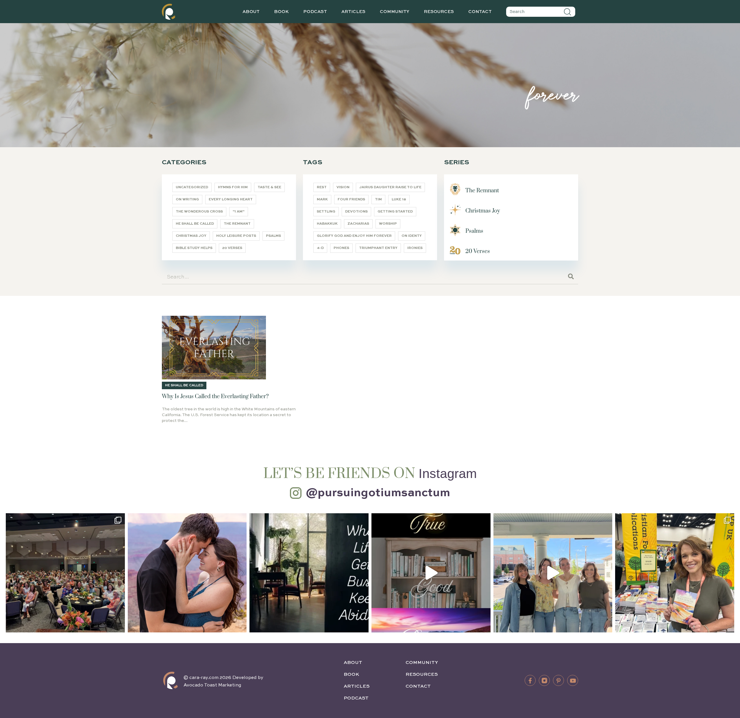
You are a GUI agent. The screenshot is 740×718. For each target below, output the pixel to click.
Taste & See (269, 187)
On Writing (187, 199)
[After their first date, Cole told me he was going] (187, 572)
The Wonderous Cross (199, 211)
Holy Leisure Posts (236, 236)
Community (394, 12)
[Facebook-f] (530, 680)
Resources (439, 12)
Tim (378, 199)
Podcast (315, 12)
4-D (320, 248)
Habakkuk (327, 224)
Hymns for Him (233, 187)
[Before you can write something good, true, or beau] (431, 572)
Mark (322, 199)
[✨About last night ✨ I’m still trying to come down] (65, 572)
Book (281, 12)
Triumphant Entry (378, 248)
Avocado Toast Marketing (212, 685)
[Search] (568, 12)
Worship (388, 224)
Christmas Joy (191, 236)
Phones (341, 248)
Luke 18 (399, 199)
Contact (480, 12)
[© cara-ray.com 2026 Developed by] (170, 680)
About (251, 12)
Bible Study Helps (194, 248)
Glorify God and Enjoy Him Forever (354, 236)
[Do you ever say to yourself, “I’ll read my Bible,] (309, 572)
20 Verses (232, 248)
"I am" (239, 211)
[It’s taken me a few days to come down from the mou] (553, 572)
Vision (342, 187)
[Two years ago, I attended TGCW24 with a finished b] (674, 572)
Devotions (356, 211)
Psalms (273, 236)
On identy (412, 236)
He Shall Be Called (195, 224)
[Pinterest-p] (558, 680)
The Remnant (237, 224)
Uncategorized (192, 187)
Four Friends (351, 199)
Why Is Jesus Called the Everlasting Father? (215, 396)
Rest (322, 187)
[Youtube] (572, 680)
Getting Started (395, 211)
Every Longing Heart (231, 199)
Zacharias (358, 224)
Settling (326, 211)
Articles (353, 12)
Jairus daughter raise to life (390, 187)
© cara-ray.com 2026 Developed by (223, 677)
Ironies (415, 248)
